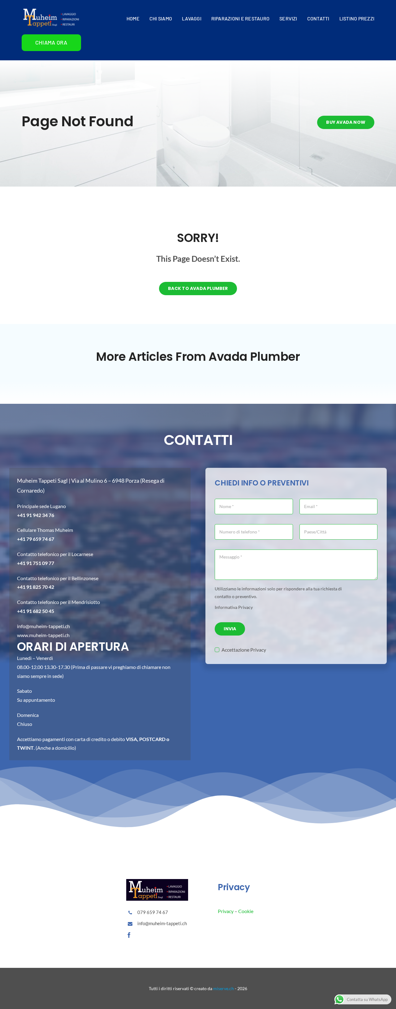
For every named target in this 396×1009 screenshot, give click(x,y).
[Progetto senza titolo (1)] (51, 9)
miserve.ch (223, 988)
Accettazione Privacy (244, 650)
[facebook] (129, 935)
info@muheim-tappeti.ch (43, 626)
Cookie (245, 911)
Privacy (226, 911)
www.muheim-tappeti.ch (43, 635)
